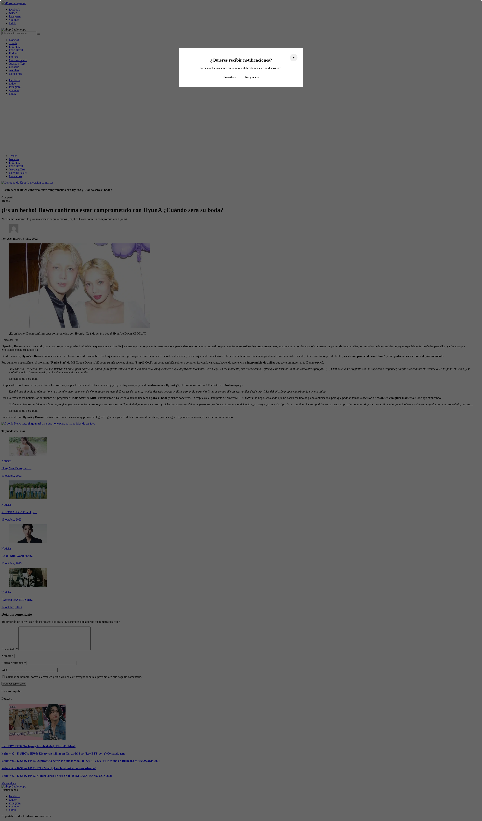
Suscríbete (229, 77)
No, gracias (252, 77)
